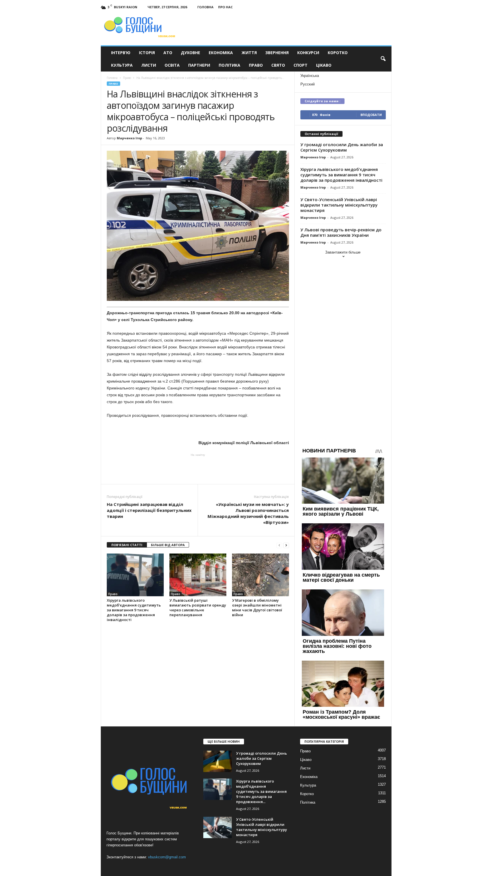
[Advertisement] (198, 468)
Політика (229, 65)
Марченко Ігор (129, 138)
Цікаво (323, 65)
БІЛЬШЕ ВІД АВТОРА (168, 545)
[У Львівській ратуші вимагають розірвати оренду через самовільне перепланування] (197, 575)
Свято (278, 65)
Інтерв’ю (120, 52)
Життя (249, 52)
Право (256, 65)
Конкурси (308, 52)
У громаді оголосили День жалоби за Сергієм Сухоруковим (341, 147)
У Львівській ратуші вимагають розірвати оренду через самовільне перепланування (197, 607)
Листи (148, 65)
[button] (383, 59)
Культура (122, 65)
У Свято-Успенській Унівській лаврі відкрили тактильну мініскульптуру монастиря (339, 205)
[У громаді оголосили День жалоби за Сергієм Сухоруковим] (217, 761)
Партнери (199, 65)
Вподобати (371, 115)
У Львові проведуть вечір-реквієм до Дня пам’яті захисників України (341, 232)
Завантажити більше (342, 252)
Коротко (338, 52)
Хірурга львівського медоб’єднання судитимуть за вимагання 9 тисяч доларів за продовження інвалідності (134, 610)
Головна (205, 7)
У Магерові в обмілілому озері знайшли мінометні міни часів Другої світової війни (257, 607)
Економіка (221, 52)
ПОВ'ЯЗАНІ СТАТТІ (126, 545)
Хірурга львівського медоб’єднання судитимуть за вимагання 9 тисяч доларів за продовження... (261, 791)
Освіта (172, 65)
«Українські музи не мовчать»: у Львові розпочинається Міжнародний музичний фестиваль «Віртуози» (248, 513)
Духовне (190, 52)
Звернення (277, 52)
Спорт (301, 65)
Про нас (225, 7)
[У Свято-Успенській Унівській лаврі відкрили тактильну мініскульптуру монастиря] (217, 827)
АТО (167, 52)
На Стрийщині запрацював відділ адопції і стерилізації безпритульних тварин (149, 510)
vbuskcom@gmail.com (167, 857)
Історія (147, 52)
